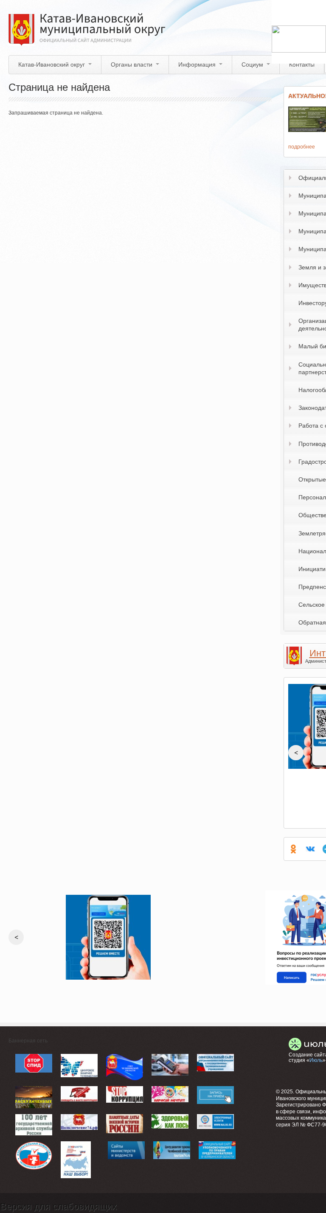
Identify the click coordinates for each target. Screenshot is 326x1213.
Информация (197, 64)
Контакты (302, 64)
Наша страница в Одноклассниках (293, 849)
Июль (316, 1060)
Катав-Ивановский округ (51, 64)
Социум (252, 64)
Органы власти (131, 64)
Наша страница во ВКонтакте (310, 849)
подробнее (301, 147)
